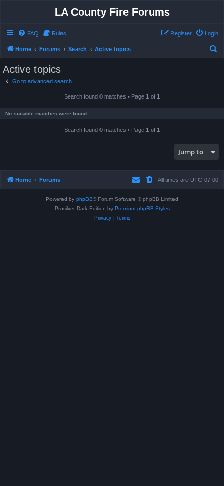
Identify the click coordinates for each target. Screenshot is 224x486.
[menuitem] (28, 33)
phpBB (84, 199)
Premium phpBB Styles (142, 208)
